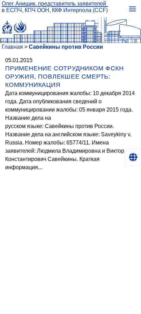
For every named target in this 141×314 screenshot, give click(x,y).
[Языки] (133, 157)
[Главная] (70, 26)
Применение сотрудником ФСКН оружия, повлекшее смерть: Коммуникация (64, 76)
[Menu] (132, 8)
